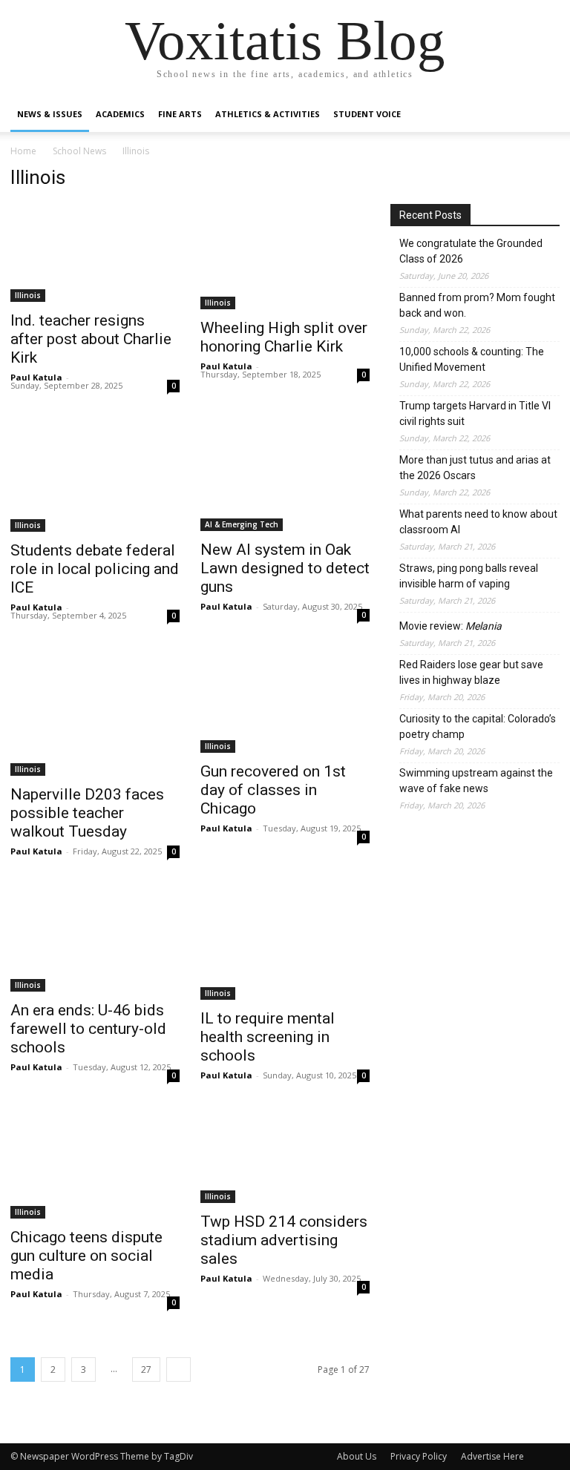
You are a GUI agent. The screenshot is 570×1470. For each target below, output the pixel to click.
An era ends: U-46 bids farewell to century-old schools (88, 1028)
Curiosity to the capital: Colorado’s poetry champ (477, 726)
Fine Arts (180, 113)
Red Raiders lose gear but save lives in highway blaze (471, 672)
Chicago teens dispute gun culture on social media (86, 1255)
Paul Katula (36, 377)
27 (146, 1369)
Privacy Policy (418, 1456)
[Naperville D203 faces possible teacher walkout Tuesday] (95, 712)
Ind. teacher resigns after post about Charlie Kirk (90, 339)
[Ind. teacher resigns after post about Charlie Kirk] (95, 253)
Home (23, 151)
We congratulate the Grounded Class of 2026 (471, 251)
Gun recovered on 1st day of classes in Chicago (273, 789)
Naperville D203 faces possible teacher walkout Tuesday (87, 812)
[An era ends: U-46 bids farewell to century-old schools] (95, 940)
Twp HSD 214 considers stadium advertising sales (283, 1240)
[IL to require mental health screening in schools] (285, 944)
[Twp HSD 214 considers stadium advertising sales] (285, 1158)
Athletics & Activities (267, 113)
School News (79, 151)
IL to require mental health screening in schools (267, 1036)
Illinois (28, 295)
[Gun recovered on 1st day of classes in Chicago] (285, 701)
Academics (120, 113)
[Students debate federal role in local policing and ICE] (95, 475)
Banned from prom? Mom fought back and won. (477, 305)
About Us (356, 1456)
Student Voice (367, 113)
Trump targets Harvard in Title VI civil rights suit (475, 413)
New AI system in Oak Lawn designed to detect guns (285, 568)
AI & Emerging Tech (241, 524)
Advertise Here (492, 1456)
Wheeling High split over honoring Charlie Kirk (283, 337)
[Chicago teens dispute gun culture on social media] (95, 1166)
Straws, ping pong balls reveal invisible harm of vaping (468, 576)
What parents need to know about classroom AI (478, 521)
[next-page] (178, 1369)
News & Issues (49, 113)
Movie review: (450, 626)
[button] (542, 115)
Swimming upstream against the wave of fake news (476, 780)
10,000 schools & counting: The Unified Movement (471, 359)
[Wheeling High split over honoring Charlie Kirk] (285, 256)
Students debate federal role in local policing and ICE (94, 568)
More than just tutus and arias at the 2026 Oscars (475, 467)
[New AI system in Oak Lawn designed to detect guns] (285, 475)
